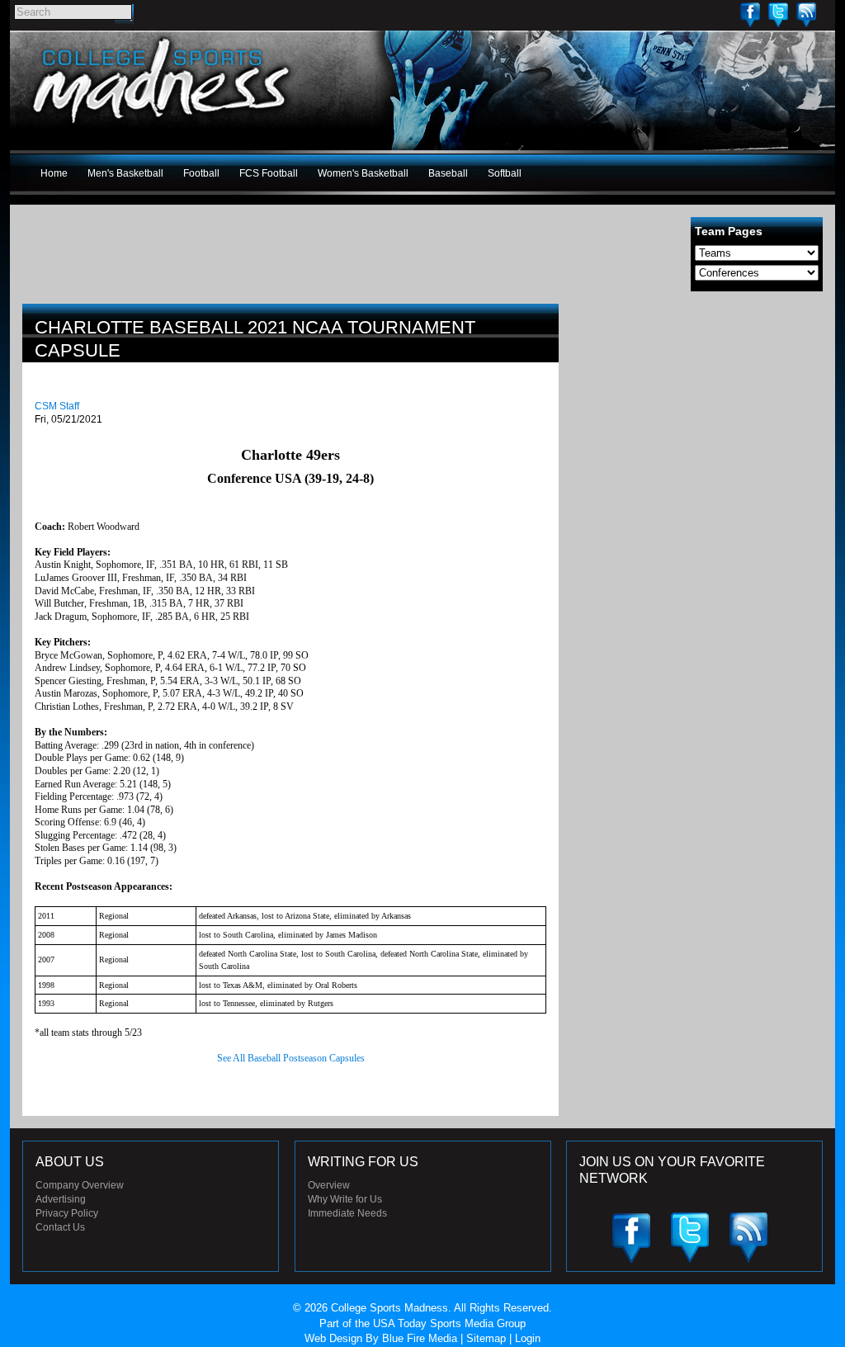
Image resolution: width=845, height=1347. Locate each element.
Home (54, 173)
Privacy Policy (66, 1213)
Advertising (60, 1199)
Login (528, 1338)
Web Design (333, 1338)
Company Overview (79, 1185)
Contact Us (60, 1227)
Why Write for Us (345, 1199)
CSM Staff (57, 406)
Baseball (448, 173)
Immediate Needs (347, 1213)
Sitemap (486, 1338)
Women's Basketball (363, 173)
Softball (505, 173)
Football (201, 173)
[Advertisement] (699, 419)
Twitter (778, 14)
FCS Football (268, 173)
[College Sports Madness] (162, 127)
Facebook (750, 14)
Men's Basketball (125, 173)
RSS (806, 14)
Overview (329, 1185)
